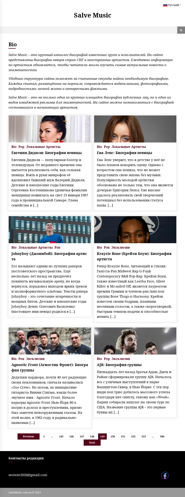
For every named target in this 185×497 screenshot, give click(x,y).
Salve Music (92, 15)
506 (162, 436)
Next (92, 442)
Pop (21, 146)
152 (133, 436)
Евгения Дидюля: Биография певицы (46, 152)
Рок (21, 358)
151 (123, 436)
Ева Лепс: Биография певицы (124, 152)
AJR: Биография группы (119, 364)
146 (71, 436)
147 (82, 436)
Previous (28, 436)
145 (61, 436)
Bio (14, 146)
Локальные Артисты (43, 146)
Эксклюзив (120, 247)
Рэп (57, 247)
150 (113, 436)
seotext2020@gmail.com (27, 475)
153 (143, 436)
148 (92, 436)
